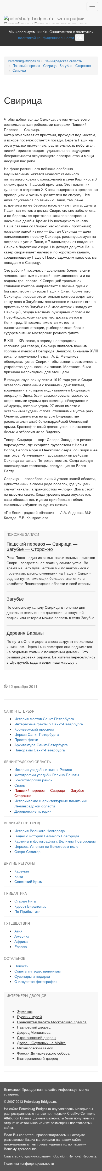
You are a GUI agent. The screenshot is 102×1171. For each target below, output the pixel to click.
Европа (20, 946)
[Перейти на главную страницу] (51, 19)
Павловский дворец (33, 1027)
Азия (18, 930)
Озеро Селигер (27, 851)
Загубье (15, 599)
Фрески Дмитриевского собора (43, 1053)
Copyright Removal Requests (74, 1156)
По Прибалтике (27, 911)
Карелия (21, 871)
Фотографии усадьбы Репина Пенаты (46, 774)
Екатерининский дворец (37, 1058)
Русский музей (29, 1016)
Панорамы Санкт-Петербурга (39, 749)
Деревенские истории (33, 811)
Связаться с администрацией (27, 1156)
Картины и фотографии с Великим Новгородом (55, 841)
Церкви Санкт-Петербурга (36, 734)
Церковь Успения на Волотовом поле (46, 846)
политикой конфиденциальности (46, 37)
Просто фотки (26, 739)
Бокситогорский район (33, 779)
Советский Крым (28, 881)
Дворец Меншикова (33, 1032)
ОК (79, 37)
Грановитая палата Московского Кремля (52, 1021)
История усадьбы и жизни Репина (43, 769)
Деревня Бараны (25, 633)
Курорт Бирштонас (30, 906)
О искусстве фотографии (36, 981)
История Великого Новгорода (39, 830)
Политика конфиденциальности (29, 1163)
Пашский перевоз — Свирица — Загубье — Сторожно (42, 546)
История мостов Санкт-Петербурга (44, 718)
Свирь (19, 785)
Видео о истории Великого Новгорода (46, 835)
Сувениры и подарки (32, 976)
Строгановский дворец (36, 1037)
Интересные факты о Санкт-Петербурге (48, 723)
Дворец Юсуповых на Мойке (41, 1042)
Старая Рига (25, 901)
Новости (21, 965)
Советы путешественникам (37, 971)
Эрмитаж (24, 1011)
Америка (21, 936)
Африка (21, 941)
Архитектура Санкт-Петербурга (41, 744)
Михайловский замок (35, 1047)
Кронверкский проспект (34, 729)
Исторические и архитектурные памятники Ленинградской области (50, 803)
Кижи (18, 876)
